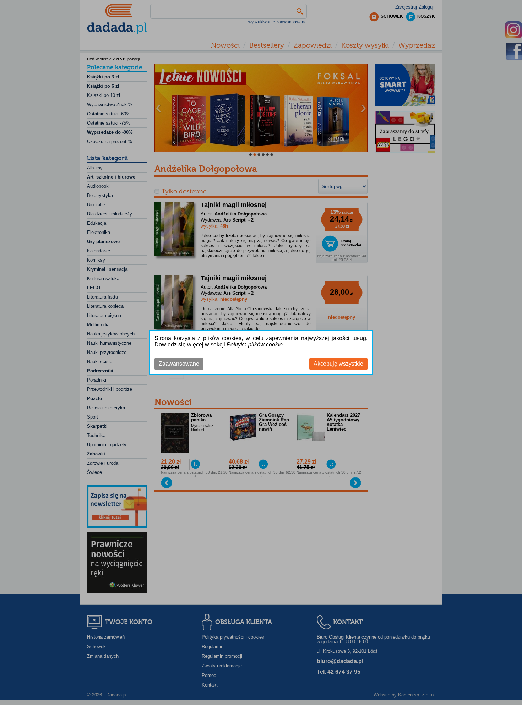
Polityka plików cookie (255, 344)
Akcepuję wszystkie (338, 364)
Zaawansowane (179, 364)
